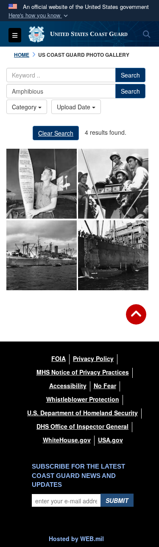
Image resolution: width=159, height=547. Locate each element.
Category (25, 107)
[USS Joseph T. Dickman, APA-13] (41, 255)
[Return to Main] (136, 319)
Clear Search (55, 133)
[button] (39, 15)
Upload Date (74, 107)
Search (130, 75)
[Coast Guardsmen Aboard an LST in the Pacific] (113, 184)
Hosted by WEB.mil (76, 538)
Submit (117, 500)
